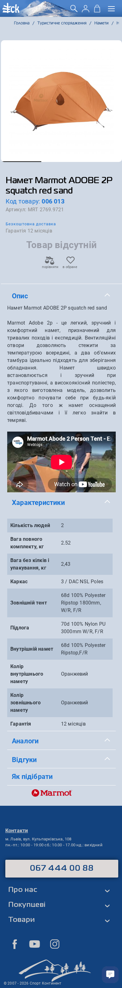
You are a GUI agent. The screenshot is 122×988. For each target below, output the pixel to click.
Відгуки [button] (24, 760)
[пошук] (74, 11)
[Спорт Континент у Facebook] (14, 944)
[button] (21, 161)
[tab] (61, 296)
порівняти (50, 267)
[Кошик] (97, 11)
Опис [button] (20, 296)
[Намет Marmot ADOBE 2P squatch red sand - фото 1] (61, 101)
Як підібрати (32, 776)
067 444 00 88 (62, 868)
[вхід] (85, 11)
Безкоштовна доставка (31, 224)
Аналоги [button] (25, 741)
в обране (70, 267)
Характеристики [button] (38, 502)
